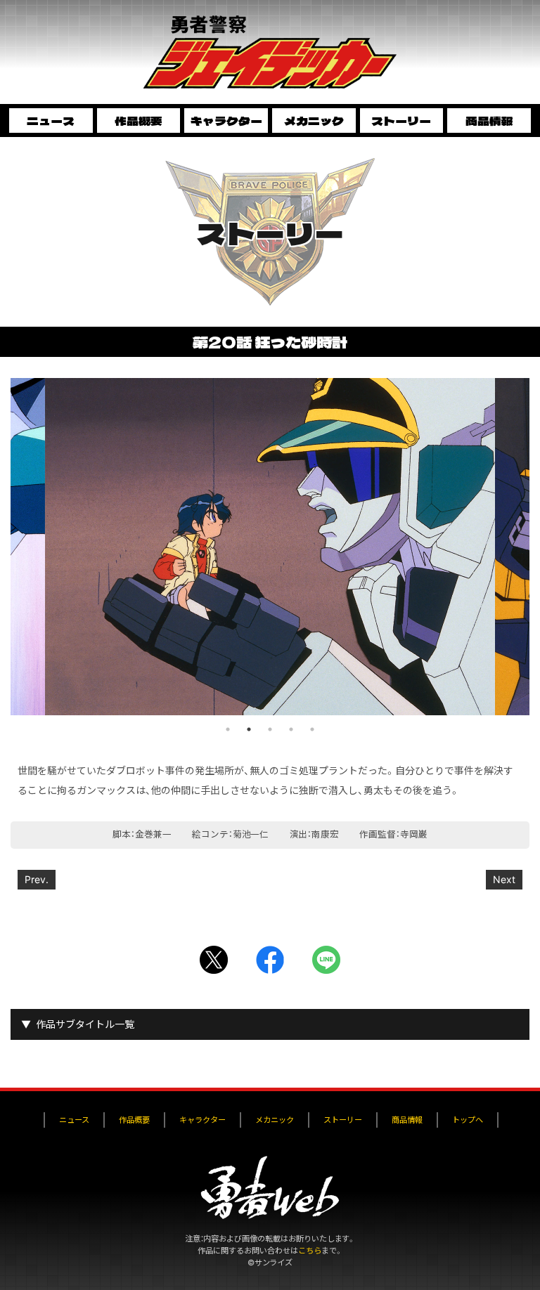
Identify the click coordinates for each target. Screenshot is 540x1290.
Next (504, 879)
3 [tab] (270, 729)
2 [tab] (249, 729)
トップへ (467, 1120)
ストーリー (401, 120)
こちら (309, 1251)
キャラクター (226, 120)
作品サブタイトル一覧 (85, 1024)
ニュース (51, 120)
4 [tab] (291, 729)
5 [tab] (312, 729)
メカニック (314, 120)
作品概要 (138, 120)
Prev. (37, 879)
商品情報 (489, 120)
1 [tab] (228, 729)
